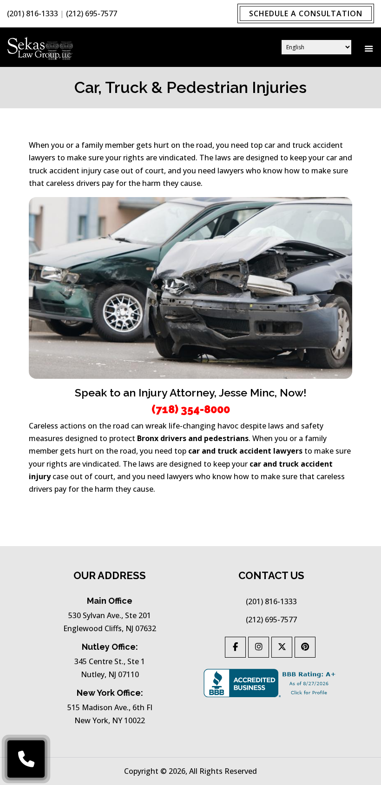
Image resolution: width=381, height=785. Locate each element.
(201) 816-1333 (32, 13)
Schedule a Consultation (305, 13)
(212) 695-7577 (91, 13)
